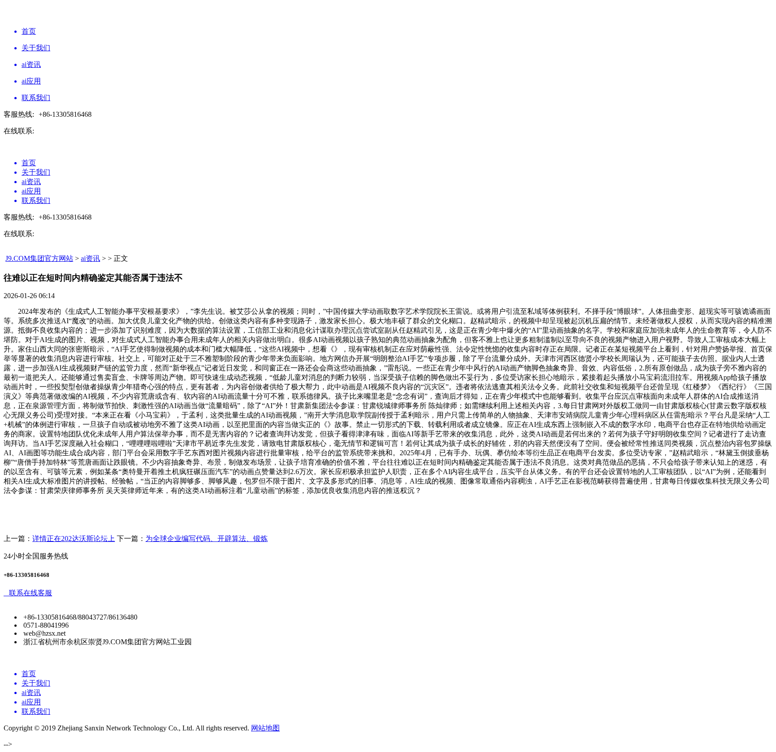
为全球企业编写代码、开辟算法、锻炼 (207, 538)
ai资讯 (90, 258)
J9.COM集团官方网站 (39, 258)
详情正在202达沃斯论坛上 (73, 538)
